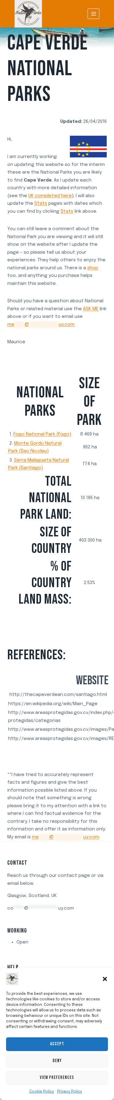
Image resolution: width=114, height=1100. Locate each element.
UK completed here (50, 195)
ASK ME (90, 309)
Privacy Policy (69, 1092)
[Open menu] (93, 14)
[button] (105, 979)
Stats (40, 203)
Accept (57, 1044)
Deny (57, 1061)
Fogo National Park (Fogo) (42, 434)
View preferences (57, 1077)
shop (92, 268)
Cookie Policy (41, 1092)
